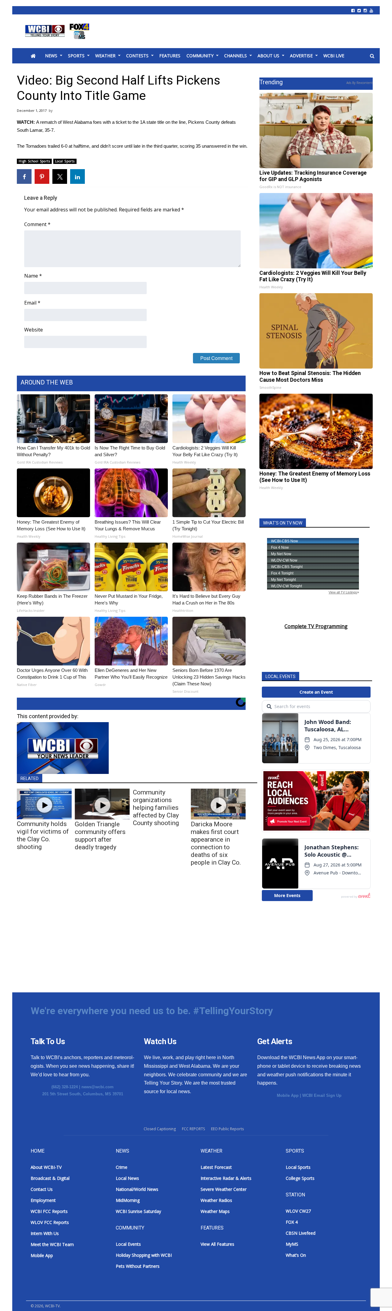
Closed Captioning (160, 1128)
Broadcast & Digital (50, 1178)
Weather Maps (215, 1211)
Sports (76, 56)
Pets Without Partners (138, 1266)
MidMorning (128, 1200)
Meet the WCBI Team (52, 1244)
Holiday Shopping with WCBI (144, 1255)
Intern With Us (45, 1233)
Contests (137, 56)
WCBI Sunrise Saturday (138, 1211)
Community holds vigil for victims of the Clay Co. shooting (43, 835)
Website (33, 329)
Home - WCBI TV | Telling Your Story (58, 31)
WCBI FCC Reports (49, 1211)
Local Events (128, 1244)
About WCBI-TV (46, 1167)
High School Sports (34, 161)
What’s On (296, 1255)
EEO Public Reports (227, 1128)
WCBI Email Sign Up (321, 1095)
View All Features (217, 1244)
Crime (121, 1167)
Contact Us (42, 1189)
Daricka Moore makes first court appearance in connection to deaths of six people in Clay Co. (216, 843)
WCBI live (333, 56)
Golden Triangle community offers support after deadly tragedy (100, 835)
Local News (127, 1178)
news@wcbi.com (97, 1087)
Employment (43, 1200)
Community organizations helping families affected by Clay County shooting (156, 808)
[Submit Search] (372, 56)
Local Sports (65, 161)
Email (32, 302)
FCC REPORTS (193, 1128)
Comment (37, 224)
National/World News (137, 1189)
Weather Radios (216, 1200)
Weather (105, 56)
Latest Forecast (216, 1167)
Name (33, 275)
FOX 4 (292, 1222)
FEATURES (169, 56)
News (51, 56)
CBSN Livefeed (300, 1233)
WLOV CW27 (298, 1211)
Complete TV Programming (316, 626)
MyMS (292, 1244)
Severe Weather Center (224, 1189)
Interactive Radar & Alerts (226, 1178)
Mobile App (288, 1095)
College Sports (300, 1178)
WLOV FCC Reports (50, 1222)
